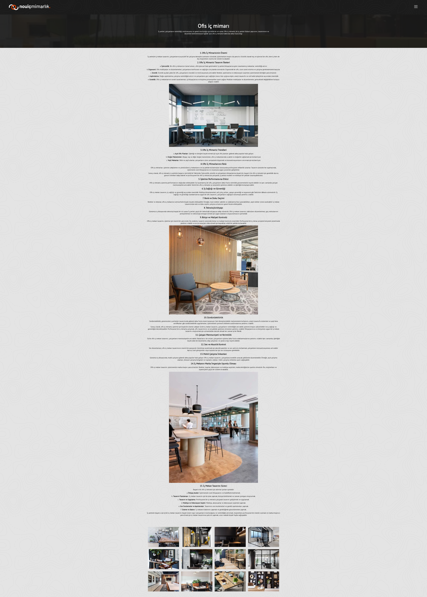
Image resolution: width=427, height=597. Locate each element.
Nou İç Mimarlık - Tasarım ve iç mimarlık (29, 7)
